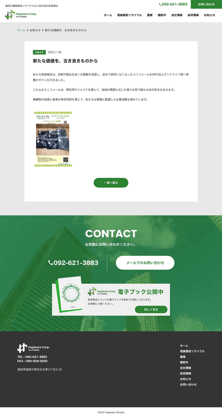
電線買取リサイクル (129, 15)
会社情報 (176, 15)
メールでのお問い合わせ (145, 262)
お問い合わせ (206, 4)
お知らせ (209, 15)
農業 (150, 15)
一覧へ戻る (111, 183)
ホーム (108, 15)
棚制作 (162, 15)
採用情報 (193, 15)
